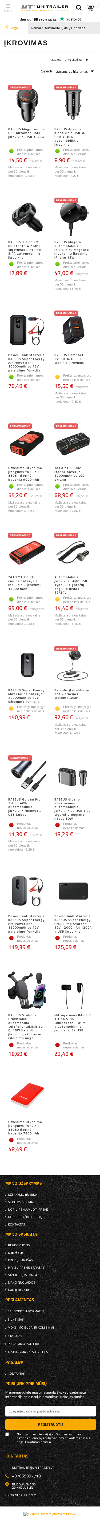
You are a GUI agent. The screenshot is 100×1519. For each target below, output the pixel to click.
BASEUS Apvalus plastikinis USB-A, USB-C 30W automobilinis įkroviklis (69, 136)
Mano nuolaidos (21, 1282)
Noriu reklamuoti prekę (28, 1209)
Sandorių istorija (22, 1275)
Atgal (14, 28)
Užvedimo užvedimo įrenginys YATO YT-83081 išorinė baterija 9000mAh (25, 473)
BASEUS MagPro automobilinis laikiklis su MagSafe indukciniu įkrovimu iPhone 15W (71, 249)
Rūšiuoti (46, 71)
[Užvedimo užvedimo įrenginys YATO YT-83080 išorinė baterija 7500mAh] (27, 1097)
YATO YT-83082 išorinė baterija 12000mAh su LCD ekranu (69, 473)
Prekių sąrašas (20, 1260)
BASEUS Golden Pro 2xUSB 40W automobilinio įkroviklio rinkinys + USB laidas (24, 807)
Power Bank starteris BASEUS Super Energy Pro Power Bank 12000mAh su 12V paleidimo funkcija (26, 923)
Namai (36, 28)
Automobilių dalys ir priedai (65, 28)
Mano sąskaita (21, 1234)
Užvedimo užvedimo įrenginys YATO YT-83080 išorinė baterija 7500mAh (25, 1128)
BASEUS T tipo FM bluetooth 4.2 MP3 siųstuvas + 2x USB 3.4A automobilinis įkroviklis (24, 249)
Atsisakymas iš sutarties (28, 1352)
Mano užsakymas (23, 1183)
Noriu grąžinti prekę (25, 1217)
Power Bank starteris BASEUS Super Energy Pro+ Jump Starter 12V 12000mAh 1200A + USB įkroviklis (73, 923)
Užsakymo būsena (22, 1194)
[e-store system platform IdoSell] (50, 1514)
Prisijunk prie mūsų (26, 1383)
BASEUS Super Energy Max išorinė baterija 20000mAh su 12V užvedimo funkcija (26, 696)
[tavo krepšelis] (90, 8)
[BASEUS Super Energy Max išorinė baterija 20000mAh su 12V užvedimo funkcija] (27, 666)
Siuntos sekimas (21, 1202)
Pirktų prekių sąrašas (26, 1267)
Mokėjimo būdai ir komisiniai (31, 1327)
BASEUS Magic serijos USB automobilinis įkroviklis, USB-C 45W (26, 133)
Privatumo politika (23, 1343)
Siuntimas (16, 1319)
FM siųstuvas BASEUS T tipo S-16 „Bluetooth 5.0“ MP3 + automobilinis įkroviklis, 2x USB (72, 1023)
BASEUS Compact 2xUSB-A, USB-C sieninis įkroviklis (69, 359)
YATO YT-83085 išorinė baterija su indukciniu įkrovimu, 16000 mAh (25, 583)
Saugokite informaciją (26, 1311)
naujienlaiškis (19, 1290)
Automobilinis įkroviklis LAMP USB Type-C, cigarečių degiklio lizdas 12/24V (70, 584)
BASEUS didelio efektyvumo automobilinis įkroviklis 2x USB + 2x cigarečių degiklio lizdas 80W (72, 809)
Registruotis (19, 1245)
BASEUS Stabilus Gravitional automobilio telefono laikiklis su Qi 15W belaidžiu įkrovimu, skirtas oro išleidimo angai (26, 1026)
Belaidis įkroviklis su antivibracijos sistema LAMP (71, 694)
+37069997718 (26, 1476)
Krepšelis (16, 1252)
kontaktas (16, 1224)
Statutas (15, 1335)
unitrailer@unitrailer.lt (33, 1467)
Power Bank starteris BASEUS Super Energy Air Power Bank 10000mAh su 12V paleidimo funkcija (26, 362)
